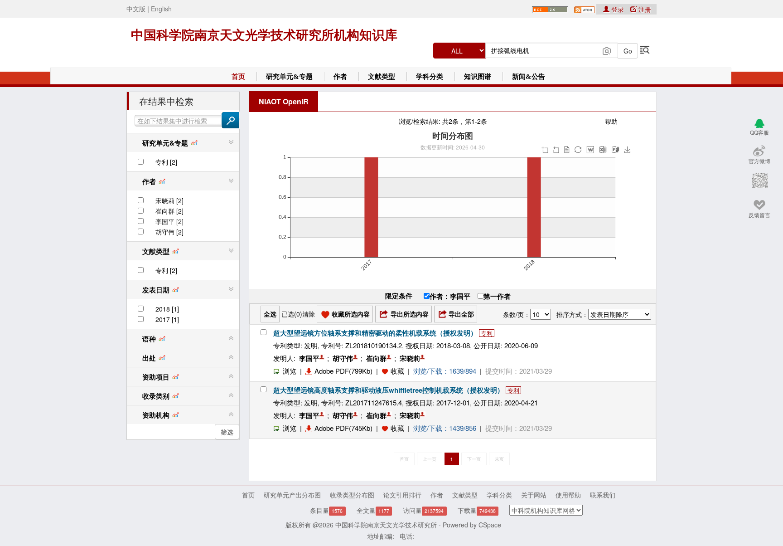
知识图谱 (477, 76)
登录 (617, 9)
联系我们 (602, 494)
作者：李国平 (450, 296)
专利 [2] (166, 161)
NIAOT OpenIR (284, 101)
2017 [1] (167, 319)
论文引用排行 (402, 494)
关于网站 (533, 494)
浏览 (289, 370)
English (161, 8)
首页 (238, 76)
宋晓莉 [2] (169, 200)
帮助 (611, 121)
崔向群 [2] (169, 210)
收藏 (397, 370)
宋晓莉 (410, 358)
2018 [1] (167, 308)
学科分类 (429, 76)
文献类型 (381, 76)
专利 (487, 333)
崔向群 (376, 358)
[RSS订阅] (550, 8)
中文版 (135, 8)
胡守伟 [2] (169, 231)
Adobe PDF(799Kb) (343, 370)
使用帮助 (568, 494)
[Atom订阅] (584, 8)
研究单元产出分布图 (292, 494)
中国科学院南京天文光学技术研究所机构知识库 (264, 35)
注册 (644, 9)
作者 (340, 76)
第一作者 (497, 296)
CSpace (489, 524)
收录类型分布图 (352, 494)
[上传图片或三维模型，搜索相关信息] (607, 49)
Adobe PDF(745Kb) (343, 428)
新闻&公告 (528, 76)
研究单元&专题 (289, 76)
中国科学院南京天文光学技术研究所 (386, 524)
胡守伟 (343, 358)
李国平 (309, 358)
